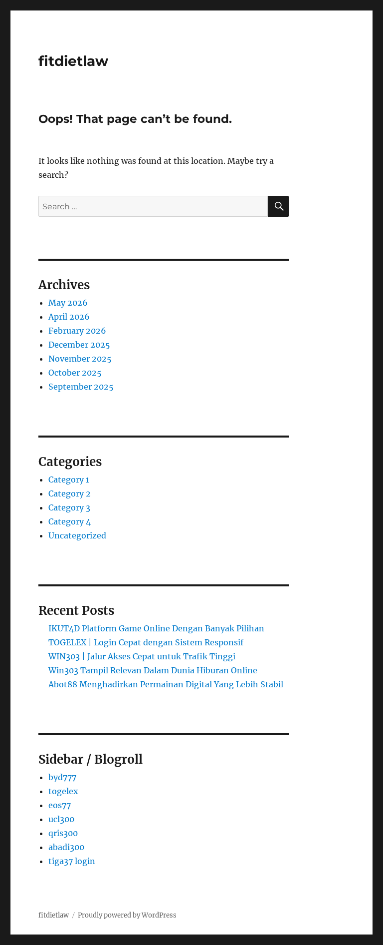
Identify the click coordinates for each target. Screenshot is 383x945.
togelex (63, 791)
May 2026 (68, 303)
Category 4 (69, 521)
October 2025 (75, 373)
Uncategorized (77, 535)
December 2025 (79, 345)
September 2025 (81, 387)
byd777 (62, 777)
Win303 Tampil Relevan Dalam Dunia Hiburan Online (152, 670)
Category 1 (68, 479)
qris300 (63, 833)
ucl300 (61, 819)
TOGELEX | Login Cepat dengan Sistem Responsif (145, 642)
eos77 (59, 805)
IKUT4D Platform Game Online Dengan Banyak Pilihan (156, 628)
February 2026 (77, 331)
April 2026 (69, 317)
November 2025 (80, 359)
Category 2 (69, 493)
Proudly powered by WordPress (127, 915)
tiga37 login (71, 861)
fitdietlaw (73, 60)
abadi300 (66, 847)
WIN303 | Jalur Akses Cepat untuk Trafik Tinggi (141, 656)
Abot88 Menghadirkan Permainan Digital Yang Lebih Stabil (165, 684)
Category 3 (69, 507)
